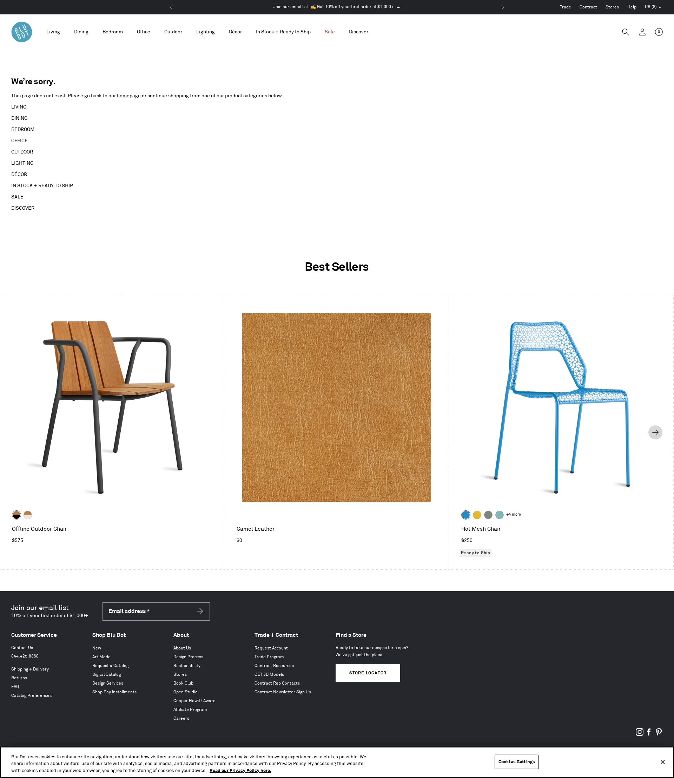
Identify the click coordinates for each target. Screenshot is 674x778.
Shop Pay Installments (114, 692)
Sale (17, 197)
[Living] (53, 32)
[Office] (143, 32)
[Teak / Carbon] (16, 514)
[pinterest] (658, 734)
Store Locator (367, 673)
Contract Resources (274, 666)
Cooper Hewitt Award (194, 701)
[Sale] (330, 32)
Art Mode (101, 657)
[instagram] (639, 734)
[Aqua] (499, 514)
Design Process (188, 657)
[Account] (642, 32)
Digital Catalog (106, 674)
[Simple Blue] (465, 514)
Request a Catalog (110, 666)
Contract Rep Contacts (277, 683)
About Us (182, 648)
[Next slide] (655, 432)
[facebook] (649, 734)
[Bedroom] (113, 32)
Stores (612, 7)
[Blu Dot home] (21, 32)
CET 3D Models (269, 674)
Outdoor (22, 152)
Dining (19, 118)
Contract (588, 7)
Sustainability (186, 666)
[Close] (662, 762)
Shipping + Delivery (30, 669)
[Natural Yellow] (477, 514)
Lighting (22, 163)
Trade (565, 7)
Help (631, 7)
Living (19, 107)
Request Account (271, 648)
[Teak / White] (27, 514)
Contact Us (22, 648)
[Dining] (81, 32)
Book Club (183, 683)
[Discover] (358, 32)
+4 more (513, 514)
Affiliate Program (190, 710)
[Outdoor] (173, 32)
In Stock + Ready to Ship (283, 32)
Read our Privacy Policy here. (240, 771)
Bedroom (22, 129)
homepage (129, 95)
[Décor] (235, 32)
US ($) (653, 8)
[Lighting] (205, 32)
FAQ (15, 687)
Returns (19, 678)
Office (19, 140)
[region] (337, 762)
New (96, 648)
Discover (22, 208)
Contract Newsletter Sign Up (283, 692)
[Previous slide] (18, 432)
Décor (19, 174)
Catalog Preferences (31, 696)
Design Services (107, 683)
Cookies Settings (516, 761)
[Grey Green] (488, 514)
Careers (181, 718)
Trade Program (269, 657)
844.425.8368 (25, 656)
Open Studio (185, 692)
